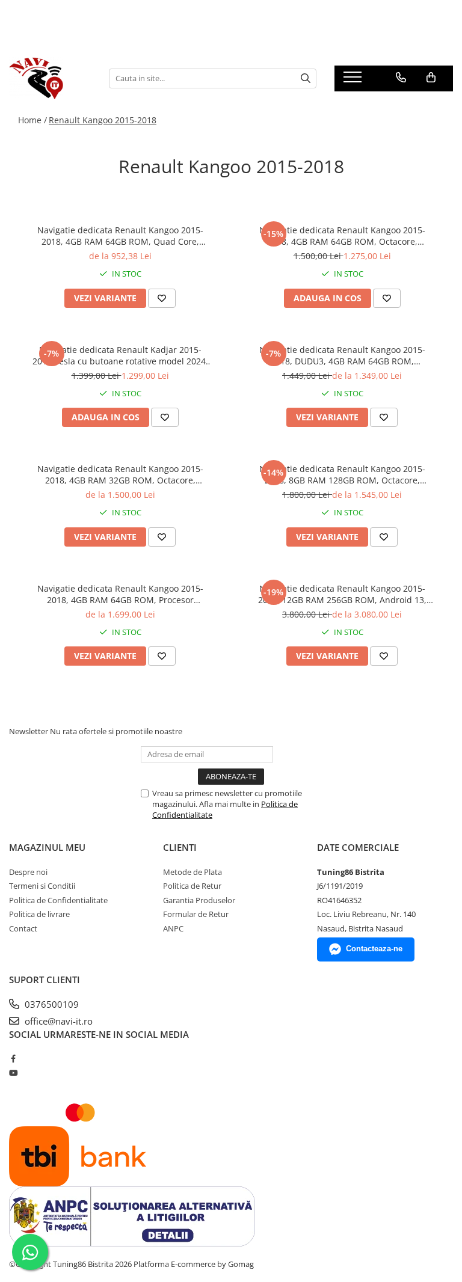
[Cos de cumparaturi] (431, 78)
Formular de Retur (196, 914)
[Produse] (354, 81)
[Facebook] (13, 1058)
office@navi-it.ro (57, 1021)
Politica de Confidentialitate (58, 900)
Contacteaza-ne (374, 948)
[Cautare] (305, 78)
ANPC (173, 928)
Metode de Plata (192, 871)
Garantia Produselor (199, 900)
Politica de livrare (39, 914)
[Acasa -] (50, 78)
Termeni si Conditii (42, 885)
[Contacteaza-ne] (400, 78)
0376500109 (50, 1004)
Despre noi (28, 871)
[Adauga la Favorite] (162, 298)
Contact (23, 928)
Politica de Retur (192, 885)
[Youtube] (13, 1072)
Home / (32, 120)
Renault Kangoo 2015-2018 (102, 120)
